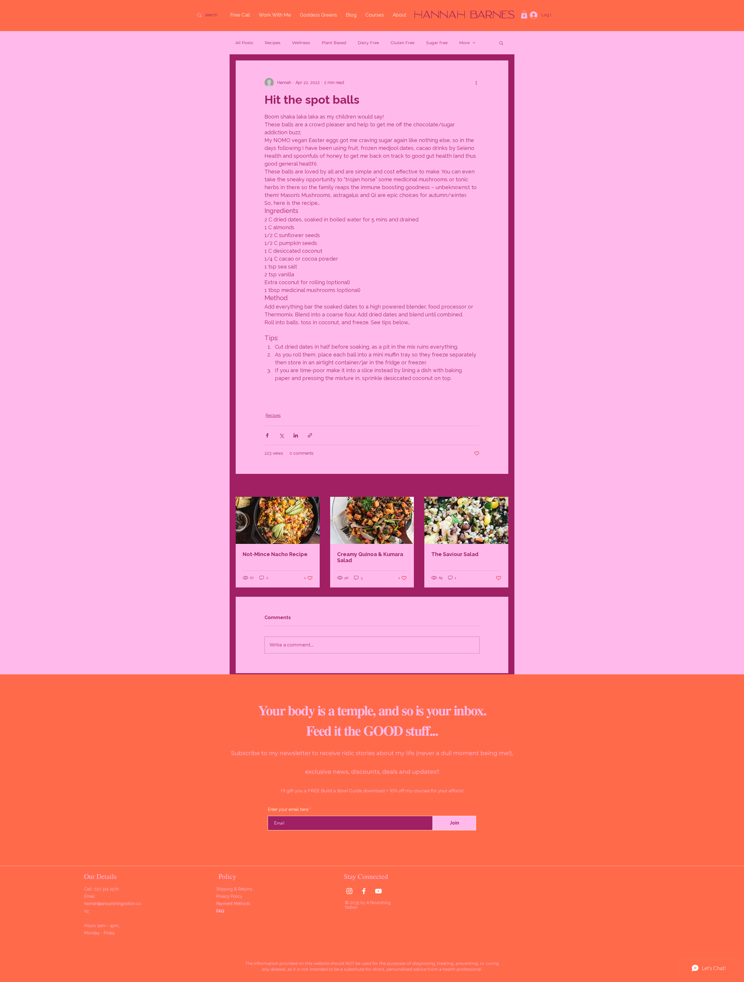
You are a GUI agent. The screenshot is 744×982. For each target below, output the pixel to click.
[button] (452, 33)
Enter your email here (400, 227)
